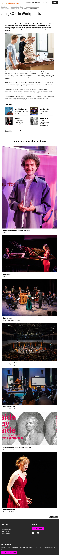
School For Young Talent (17, 7)
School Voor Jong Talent (32, 7)
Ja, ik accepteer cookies (9, 552)
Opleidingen (4, 7)
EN (46, 2)
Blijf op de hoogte (37, 528)
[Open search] (49, 2)
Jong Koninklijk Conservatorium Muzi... (11, 8)
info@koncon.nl (6, 533)
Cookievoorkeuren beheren (12, 549)
